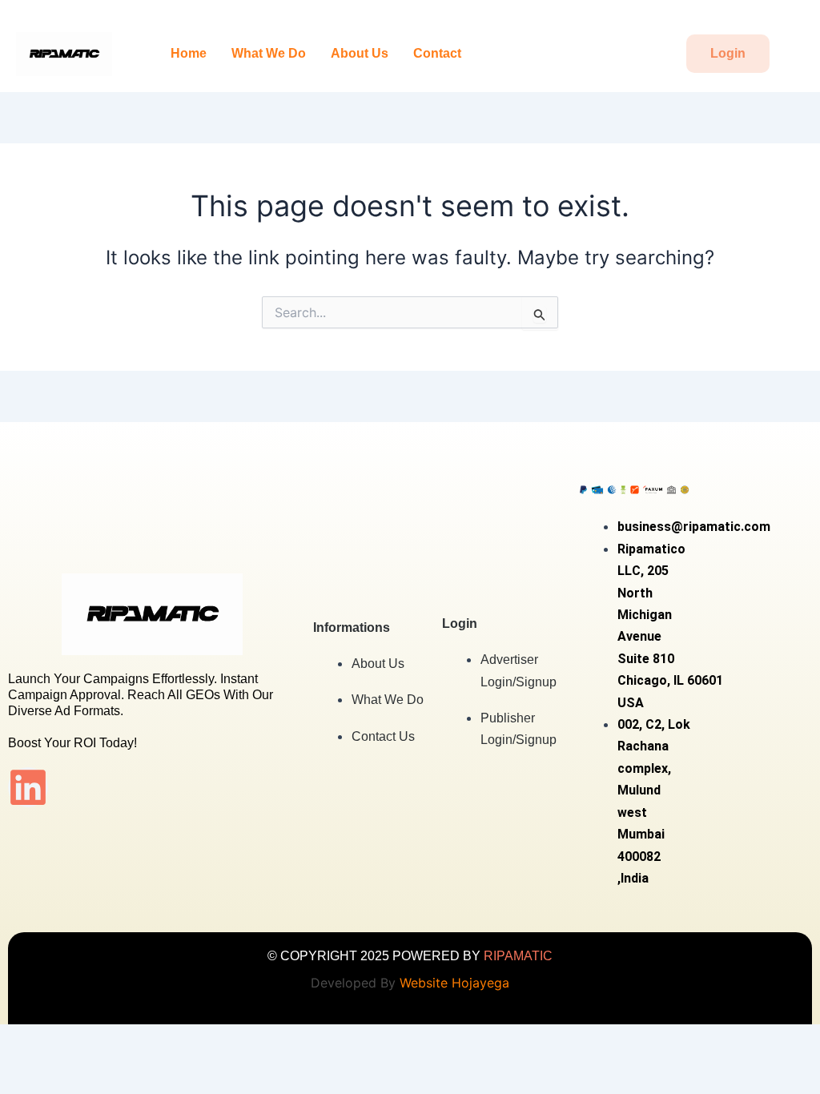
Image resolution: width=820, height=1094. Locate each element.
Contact (437, 53)
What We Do (268, 53)
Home (189, 53)
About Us (359, 53)
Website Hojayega (454, 983)
